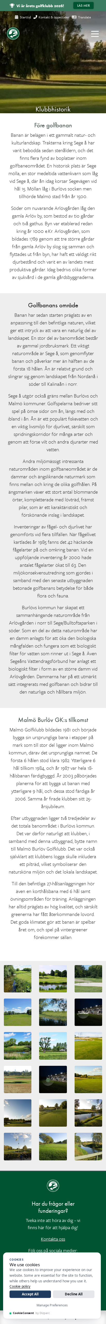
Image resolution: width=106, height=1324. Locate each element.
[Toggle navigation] (95, 33)
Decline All (74, 1294)
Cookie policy (20, 1286)
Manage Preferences (52, 1305)
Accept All (30, 1294)
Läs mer (83, 5)
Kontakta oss (53, 1239)
